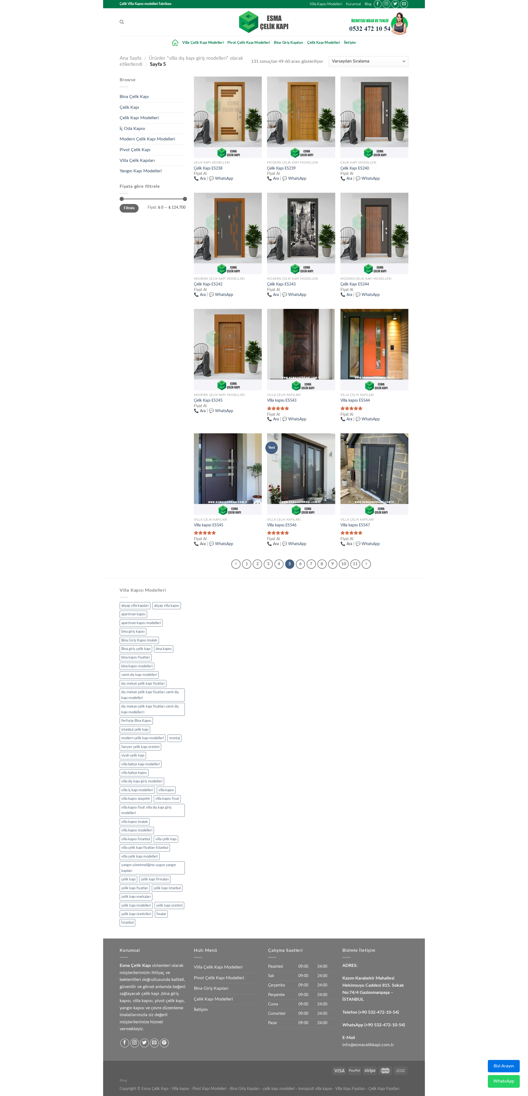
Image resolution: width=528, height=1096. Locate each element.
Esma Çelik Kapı (155, 1089)
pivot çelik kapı (169, 1001)
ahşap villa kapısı (166, 605)
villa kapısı (166, 790)
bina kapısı (164, 649)
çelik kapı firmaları (155, 879)
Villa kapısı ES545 (208, 525)
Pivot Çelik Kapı (135, 150)
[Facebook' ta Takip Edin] (378, 4)
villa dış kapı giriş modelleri (142, 781)
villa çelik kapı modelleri (139, 856)
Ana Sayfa (130, 58)
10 (343, 564)
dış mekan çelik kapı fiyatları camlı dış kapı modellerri (150, 709)
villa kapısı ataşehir (135, 798)
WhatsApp (503, 1081)
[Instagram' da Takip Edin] (387, 4)
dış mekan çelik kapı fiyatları (143, 683)
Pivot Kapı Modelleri (209, 1089)
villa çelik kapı (166, 839)
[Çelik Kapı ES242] (228, 233)
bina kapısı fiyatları (135, 657)
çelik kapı (128, 879)
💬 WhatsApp (221, 178)
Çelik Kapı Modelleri (323, 42)
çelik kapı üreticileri (136, 914)
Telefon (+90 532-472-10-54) (370, 1012)
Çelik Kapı (129, 107)
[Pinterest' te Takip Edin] (164, 1043)
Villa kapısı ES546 (281, 525)
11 (355, 564)
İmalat (161, 914)
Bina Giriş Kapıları (288, 42)
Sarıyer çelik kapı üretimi (140, 747)
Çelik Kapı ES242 (208, 284)
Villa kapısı (180, 1089)
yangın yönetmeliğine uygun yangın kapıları (148, 867)
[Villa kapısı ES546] (301, 474)
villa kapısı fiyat (167, 798)
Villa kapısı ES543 (281, 400)
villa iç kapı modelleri (137, 790)
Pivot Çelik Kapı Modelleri (248, 42)
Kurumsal (353, 4)
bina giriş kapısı (133, 631)
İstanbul (127, 922)
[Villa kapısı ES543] (301, 349)
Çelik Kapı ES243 (281, 284)
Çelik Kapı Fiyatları (384, 1089)
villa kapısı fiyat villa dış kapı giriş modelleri (146, 810)
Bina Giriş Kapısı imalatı (139, 640)
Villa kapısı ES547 (355, 525)
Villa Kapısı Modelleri (326, 4)
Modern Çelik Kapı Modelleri (147, 139)
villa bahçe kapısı (134, 772)
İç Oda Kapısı (132, 128)
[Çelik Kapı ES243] (301, 233)
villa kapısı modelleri (136, 830)
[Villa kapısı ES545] (228, 474)
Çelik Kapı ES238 (208, 168)
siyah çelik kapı (132, 755)
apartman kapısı (133, 614)
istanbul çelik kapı (134, 729)
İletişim (350, 42)
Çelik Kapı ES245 (208, 400)
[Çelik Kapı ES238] (228, 117)
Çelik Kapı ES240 (354, 168)
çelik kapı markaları (136, 896)
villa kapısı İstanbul (135, 839)
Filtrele (129, 208)
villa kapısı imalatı (134, 821)
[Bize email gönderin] (404, 4)
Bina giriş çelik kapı (135, 649)
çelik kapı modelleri (136, 905)
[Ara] (122, 22)
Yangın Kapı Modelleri (141, 171)
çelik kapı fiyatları (134, 888)
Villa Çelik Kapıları (137, 160)
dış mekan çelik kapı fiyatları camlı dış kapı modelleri (150, 694)
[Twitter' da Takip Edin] (395, 4)
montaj (174, 738)
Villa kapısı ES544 (355, 400)
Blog (368, 4)
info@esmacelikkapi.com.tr (368, 1045)
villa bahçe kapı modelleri (140, 764)
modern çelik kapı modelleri (142, 738)
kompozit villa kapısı (315, 1089)
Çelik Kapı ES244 (354, 284)
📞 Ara (200, 178)
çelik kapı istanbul (167, 888)
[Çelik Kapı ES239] (301, 117)
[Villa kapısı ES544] (374, 349)
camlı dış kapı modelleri (139, 674)
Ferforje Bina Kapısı (136, 720)
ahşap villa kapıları (135, 605)
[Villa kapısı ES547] (374, 474)
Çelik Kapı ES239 (281, 168)
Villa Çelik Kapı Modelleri (203, 42)
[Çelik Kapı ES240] (374, 117)
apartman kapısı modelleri (141, 623)
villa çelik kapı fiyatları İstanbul (144, 847)
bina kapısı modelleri (137, 666)
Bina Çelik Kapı (134, 96)
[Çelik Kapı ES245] (228, 349)
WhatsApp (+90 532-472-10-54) (373, 1025)
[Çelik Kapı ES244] (374, 233)
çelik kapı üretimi (169, 905)
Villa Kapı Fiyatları (350, 1089)
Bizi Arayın (504, 1066)
